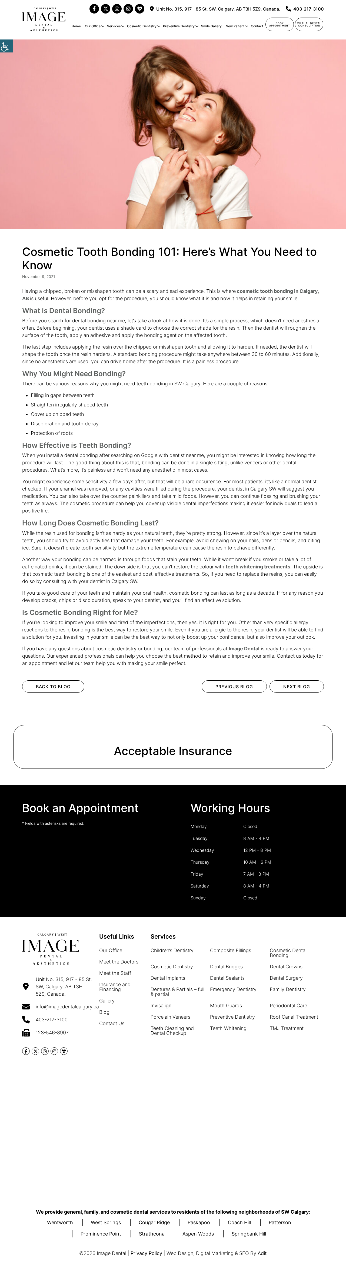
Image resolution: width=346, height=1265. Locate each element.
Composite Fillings (230, 950)
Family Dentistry (288, 989)
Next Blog (296, 686)
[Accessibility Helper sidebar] (6, 45)
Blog (104, 1012)
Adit (262, 1253)
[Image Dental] (43, 19)
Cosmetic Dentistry (142, 26)
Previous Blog (234, 686)
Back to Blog (53, 686)
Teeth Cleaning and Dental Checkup (172, 1030)
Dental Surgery (286, 978)
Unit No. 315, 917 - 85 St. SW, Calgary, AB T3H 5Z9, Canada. (218, 9)
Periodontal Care (288, 1005)
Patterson (280, 1222)
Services (114, 26)
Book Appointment (279, 24)
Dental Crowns (286, 966)
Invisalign (161, 1005)
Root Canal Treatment (294, 1017)
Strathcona (152, 1234)
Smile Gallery (211, 26)
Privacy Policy (146, 1253)
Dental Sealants (227, 978)
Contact (257, 26)
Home (76, 26)
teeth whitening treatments (258, 566)
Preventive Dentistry (179, 26)
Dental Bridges (226, 966)
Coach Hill (239, 1222)
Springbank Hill (249, 1234)
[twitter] (105, 9)
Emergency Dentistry (233, 989)
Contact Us (111, 1023)
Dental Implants (168, 978)
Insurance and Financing (115, 987)
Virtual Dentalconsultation (309, 24)
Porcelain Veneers (170, 1017)
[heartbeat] (139, 9)
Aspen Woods (198, 1234)
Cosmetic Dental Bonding (288, 953)
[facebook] (94, 9)
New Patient (235, 26)
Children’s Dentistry (172, 950)
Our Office (93, 26)
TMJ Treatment (287, 1028)
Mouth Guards (226, 1005)
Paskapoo (199, 1222)
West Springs (106, 1222)
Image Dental (244, 648)
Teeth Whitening (228, 1028)
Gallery (107, 1001)
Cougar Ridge (154, 1222)
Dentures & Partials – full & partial (177, 991)
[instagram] (117, 9)
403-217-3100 (308, 9)
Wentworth (60, 1222)
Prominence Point (101, 1234)
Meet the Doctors (118, 962)
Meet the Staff (115, 973)
